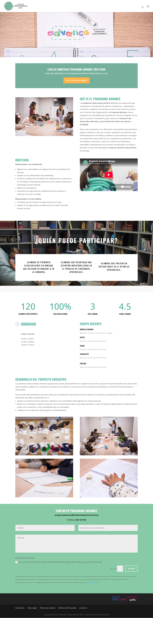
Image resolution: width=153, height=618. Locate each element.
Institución (19, 608)
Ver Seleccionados (76, 80)
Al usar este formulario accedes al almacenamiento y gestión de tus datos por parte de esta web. (60, 562)
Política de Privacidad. (91, 582)
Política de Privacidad (67, 608)
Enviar (131, 568)
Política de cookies (47, 608)
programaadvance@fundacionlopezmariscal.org (76, 515)
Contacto (83, 608)
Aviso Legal (32, 608)
